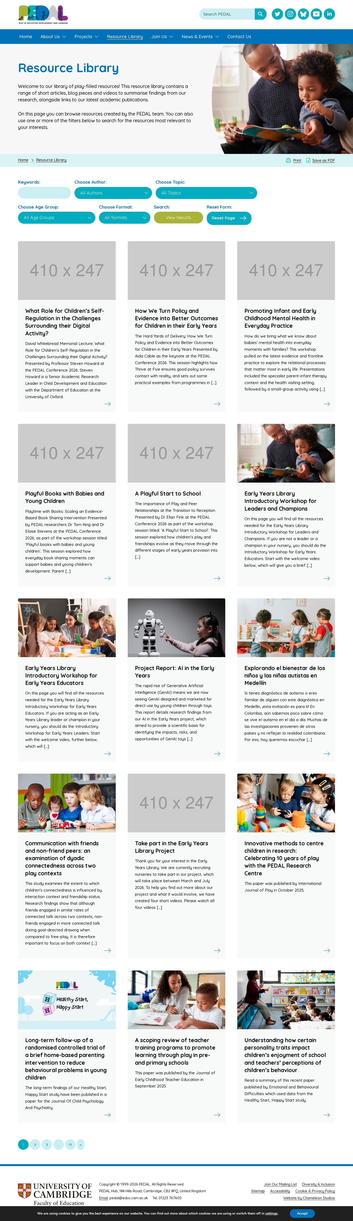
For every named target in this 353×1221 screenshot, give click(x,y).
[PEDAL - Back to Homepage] (43, 14)
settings (271, 1213)
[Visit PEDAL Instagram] (290, 14)
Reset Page (223, 217)
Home (23, 160)
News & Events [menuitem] (197, 36)
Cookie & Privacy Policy (315, 1191)
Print (297, 160)
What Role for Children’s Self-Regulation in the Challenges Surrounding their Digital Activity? (64, 322)
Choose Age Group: (38, 207)
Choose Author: (90, 182)
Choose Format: (116, 207)
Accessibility (280, 1191)
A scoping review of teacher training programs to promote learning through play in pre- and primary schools (175, 1051)
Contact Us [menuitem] (239, 36)
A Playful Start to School (168, 493)
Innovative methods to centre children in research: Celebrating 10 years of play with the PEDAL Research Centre (284, 858)
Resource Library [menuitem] (125, 36)
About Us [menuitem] (50, 36)
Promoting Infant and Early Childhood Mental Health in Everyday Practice (280, 318)
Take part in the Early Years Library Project (171, 847)
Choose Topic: (170, 182)
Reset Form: (219, 207)
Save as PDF (323, 160)
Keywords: (29, 182)
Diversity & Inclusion (318, 1184)
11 (70, 1144)
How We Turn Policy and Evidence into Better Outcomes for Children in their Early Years (176, 318)
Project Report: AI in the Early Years (174, 672)
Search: (162, 207)
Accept (302, 1213)
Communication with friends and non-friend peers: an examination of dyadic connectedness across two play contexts (62, 858)
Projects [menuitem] (83, 36)
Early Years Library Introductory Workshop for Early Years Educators (61, 675)
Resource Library (51, 160)
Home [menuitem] (25, 36)
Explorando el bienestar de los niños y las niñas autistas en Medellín (284, 675)
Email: (104, 1198)
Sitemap (258, 1191)
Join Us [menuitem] (159, 36)
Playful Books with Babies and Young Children (64, 497)
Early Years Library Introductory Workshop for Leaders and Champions (280, 501)
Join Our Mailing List (280, 1184)
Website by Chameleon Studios (309, 1198)
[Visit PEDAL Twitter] (277, 14)
